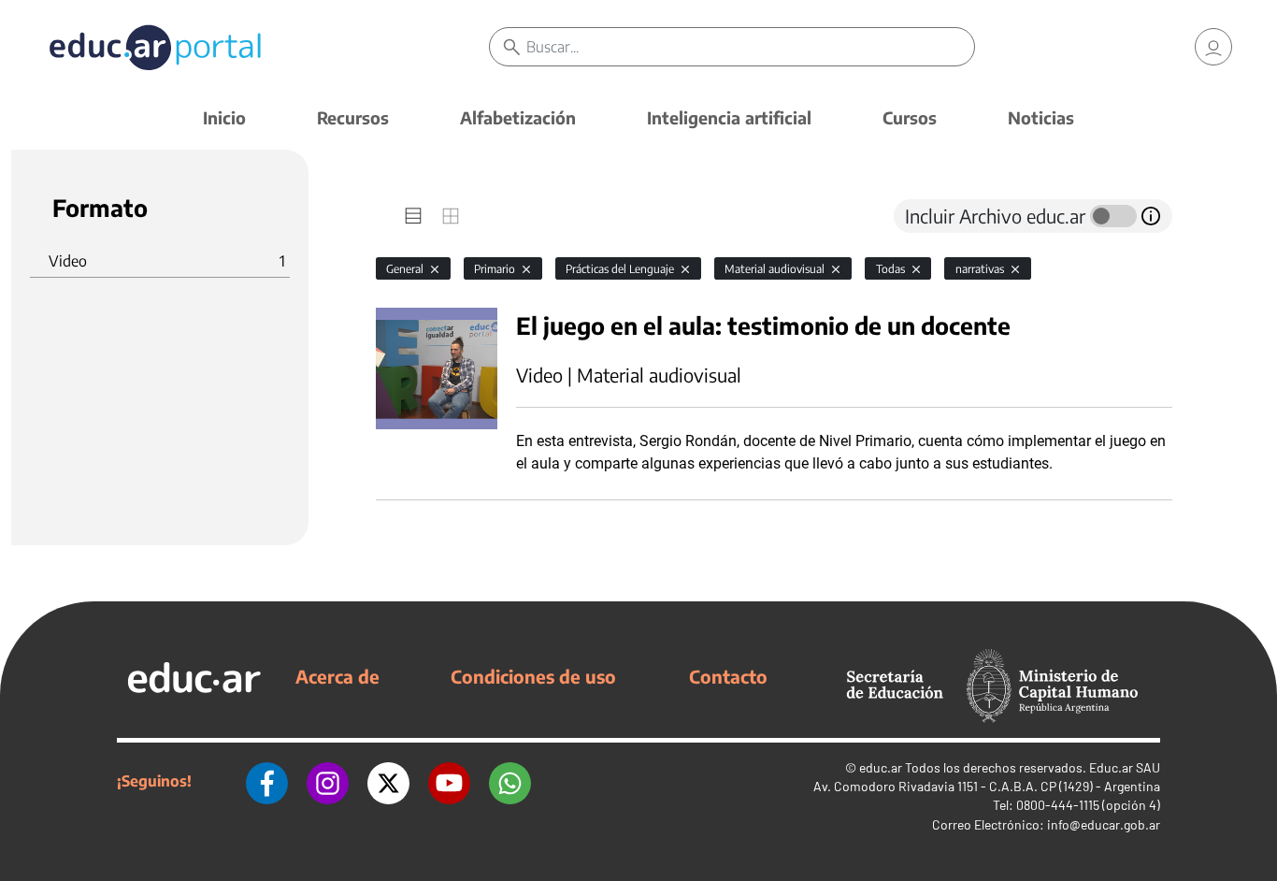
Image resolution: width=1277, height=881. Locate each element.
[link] (1213, 46)
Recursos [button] (353, 117)
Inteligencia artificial (729, 117)
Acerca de (337, 676)
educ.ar (880, 767)
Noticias (1041, 117)
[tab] (413, 216)
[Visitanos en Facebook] (267, 781)
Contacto (728, 676)
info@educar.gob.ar (1103, 824)
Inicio (224, 117)
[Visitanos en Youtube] (449, 781)
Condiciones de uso (533, 676)
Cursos (909, 117)
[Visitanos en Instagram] (328, 781)
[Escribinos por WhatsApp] (510, 781)
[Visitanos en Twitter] (388, 781)
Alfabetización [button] (518, 117)
